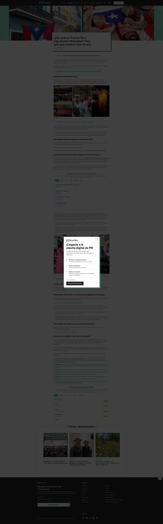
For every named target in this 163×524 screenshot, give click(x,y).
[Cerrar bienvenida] (97, 239)
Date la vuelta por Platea (75, 283)
